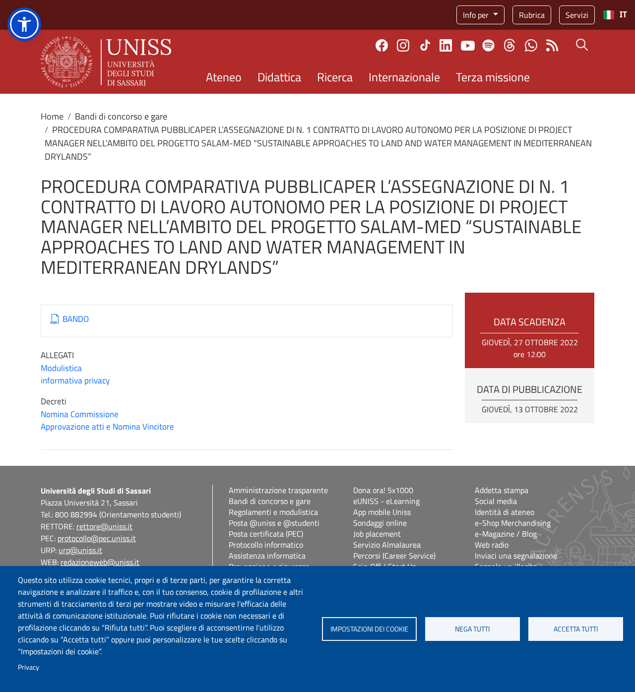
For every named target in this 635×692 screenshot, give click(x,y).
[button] (24, 24)
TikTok (425, 45)
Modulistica (61, 368)
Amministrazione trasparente (278, 490)
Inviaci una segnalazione (516, 555)
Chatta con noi (531, 45)
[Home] (106, 62)
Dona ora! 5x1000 (383, 490)
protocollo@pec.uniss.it (97, 538)
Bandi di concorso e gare (121, 116)
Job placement (377, 533)
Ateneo (224, 77)
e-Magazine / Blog (506, 533)
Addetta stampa (501, 490)
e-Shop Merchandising (513, 522)
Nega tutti (472, 629)
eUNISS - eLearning (386, 501)
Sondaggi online (380, 522)
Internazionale (404, 77)
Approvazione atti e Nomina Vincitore (107, 426)
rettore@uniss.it (104, 526)
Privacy (28, 667)
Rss (552, 45)
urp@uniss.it (80, 550)
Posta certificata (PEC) (266, 533)
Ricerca (335, 77)
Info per (477, 15)
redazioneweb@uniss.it (100, 562)
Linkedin (446, 45)
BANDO (76, 319)
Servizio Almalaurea (387, 544)
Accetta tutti (576, 629)
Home (52, 116)
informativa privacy (75, 380)
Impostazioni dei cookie (369, 629)
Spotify (488, 45)
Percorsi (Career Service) (394, 555)
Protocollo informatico (266, 544)
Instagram (403, 45)
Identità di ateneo (504, 511)
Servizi (577, 15)
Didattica (279, 77)
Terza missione (493, 77)
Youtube (468, 45)
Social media (496, 501)
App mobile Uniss (382, 511)
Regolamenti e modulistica (273, 511)
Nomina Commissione (80, 414)
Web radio (491, 544)
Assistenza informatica (267, 555)
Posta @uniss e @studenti (274, 522)
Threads (510, 45)
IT (623, 14)
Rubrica (532, 15)
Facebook (382, 45)
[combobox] (615, 15)
